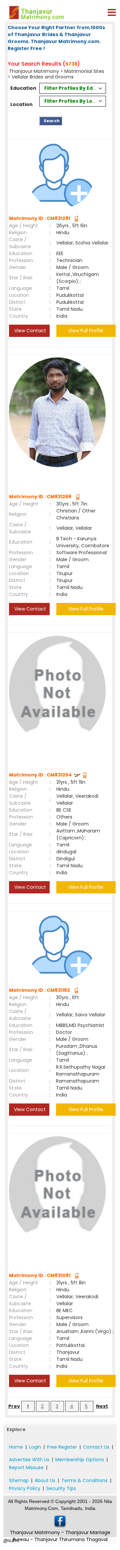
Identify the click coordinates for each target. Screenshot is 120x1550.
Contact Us (96, 1447)
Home (16, 1447)
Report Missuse (26, 1467)
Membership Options (79, 1459)
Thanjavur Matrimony (34, 71)
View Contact (29, 330)
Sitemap (19, 1480)
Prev (14, 1406)
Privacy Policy (24, 1488)
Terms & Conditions (84, 1480)
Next (102, 1406)
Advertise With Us (29, 1459)
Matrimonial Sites (84, 71)
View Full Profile (85, 330)
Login (35, 1447)
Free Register (62, 1447)
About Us (45, 1480)
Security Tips (61, 1488)
